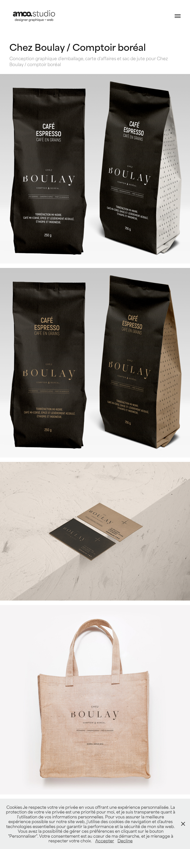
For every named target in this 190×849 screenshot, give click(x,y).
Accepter (104, 840)
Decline (125, 840)
